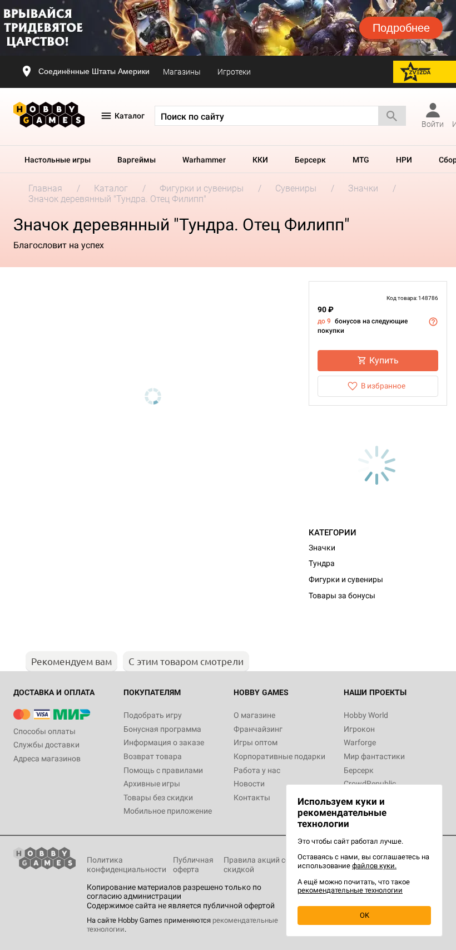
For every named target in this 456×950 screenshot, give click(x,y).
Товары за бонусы (342, 595)
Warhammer (204, 159)
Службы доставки (46, 744)
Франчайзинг (258, 729)
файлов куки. (374, 866)
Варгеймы (136, 159)
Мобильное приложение (167, 810)
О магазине (254, 715)
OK (364, 915)
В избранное (383, 385)
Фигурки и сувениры (346, 579)
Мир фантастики (374, 756)
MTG (361, 159)
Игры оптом (255, 742)
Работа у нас (257, 770)
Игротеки (234, 71)
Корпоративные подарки (279, 756)
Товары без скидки (158, 797)
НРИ (404, 159)
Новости (249, 783)
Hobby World (366, 715)
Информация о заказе (163, 742)
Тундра (322, 563)
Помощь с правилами (163, 770)
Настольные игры (57, 159)
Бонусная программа (162, 729)
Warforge (360, 742)
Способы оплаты (44, 731)
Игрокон (359, 729)
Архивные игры (151, 783)
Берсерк (310, 159)
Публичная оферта (193, 864)
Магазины (182, 71)
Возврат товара (152, 756)
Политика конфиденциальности (126, 864)
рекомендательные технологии (350, 890)
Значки (322, 547)
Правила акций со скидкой (257, 864)
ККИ (260, 159)
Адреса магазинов (47, 758)
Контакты (252, 797)
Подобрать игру (152, 715)
